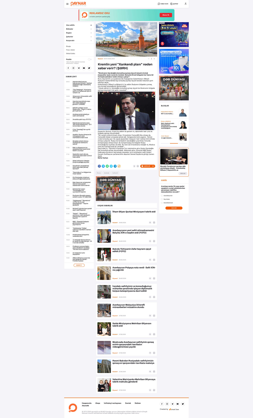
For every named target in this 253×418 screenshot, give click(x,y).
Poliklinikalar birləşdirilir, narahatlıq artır (81, 235)
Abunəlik (85, 406)
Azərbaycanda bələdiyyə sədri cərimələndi (81, 115)
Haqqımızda (86, 403)
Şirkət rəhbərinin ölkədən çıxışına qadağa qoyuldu (81, 161)
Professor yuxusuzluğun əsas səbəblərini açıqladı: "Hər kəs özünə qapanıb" (81, 248)
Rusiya (99, 173)
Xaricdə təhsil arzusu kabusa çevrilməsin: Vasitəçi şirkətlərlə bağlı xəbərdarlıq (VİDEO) (82, 84)
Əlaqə (97, 403)
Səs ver (174, 208)
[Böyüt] (154, 59)
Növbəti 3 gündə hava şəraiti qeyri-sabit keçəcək (82, 209)
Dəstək (128, 403)
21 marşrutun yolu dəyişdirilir (79, 253)
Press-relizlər (70, 50)
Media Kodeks (70, 53)
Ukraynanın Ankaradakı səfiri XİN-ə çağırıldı (82, 97)
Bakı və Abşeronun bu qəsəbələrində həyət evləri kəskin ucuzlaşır (81, 149)
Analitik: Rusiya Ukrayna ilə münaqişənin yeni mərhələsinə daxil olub (82, 136)
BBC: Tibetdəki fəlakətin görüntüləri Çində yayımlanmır (81, 223)
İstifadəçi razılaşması (112, 403)
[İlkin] (151, 59)
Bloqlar (68, 46)
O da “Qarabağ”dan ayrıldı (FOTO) (81, 130)
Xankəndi (115, 173)
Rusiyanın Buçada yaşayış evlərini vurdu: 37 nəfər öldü (82, 196)
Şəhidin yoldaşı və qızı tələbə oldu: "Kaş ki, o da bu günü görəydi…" (82, 109)
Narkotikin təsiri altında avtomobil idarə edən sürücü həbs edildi (82, 155)
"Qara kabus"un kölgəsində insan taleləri (82, 173)
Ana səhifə (70, 25)
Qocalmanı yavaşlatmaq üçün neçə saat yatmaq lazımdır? (81, 167)
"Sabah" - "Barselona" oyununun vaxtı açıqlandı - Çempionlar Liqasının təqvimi (82, 216)
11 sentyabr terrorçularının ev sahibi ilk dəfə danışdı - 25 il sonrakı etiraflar (82, 241)
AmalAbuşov (165, 136)
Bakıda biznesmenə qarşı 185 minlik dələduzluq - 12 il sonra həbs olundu (82, 124)
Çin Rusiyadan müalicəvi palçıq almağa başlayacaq (81, 178)
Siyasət (115, 222)
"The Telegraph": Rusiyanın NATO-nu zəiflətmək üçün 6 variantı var (82, 91)
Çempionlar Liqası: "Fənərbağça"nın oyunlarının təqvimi (79, 190)
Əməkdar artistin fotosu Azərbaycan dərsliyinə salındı (80, 142)
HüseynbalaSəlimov (167, 111)
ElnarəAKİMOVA (166, 121)
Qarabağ (106, 173)
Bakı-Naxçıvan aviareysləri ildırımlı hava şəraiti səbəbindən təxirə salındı (82, 184)
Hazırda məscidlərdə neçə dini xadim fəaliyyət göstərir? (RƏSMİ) (81, 103)
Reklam (138, 403)
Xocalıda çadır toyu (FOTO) (82, 119)
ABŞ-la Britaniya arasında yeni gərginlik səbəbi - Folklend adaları (81, 259)
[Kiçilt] (149, 59)
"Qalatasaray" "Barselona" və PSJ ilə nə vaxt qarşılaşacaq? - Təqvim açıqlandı (81, 203)
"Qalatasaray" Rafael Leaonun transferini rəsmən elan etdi (82, 229)
